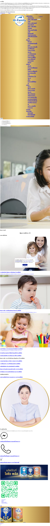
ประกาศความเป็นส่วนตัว (28, 261)
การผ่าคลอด (31, 60)
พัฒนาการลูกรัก (31, 88)
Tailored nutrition (32, 35)
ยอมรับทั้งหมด (25, 264)
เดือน (29, 80)
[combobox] (5, 125)
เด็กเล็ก (28, 64)
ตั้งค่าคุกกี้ (25, 266)
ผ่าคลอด (28, 109)
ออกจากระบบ (39, 19)
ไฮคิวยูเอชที (30, 33)
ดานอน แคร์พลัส (30, 116)
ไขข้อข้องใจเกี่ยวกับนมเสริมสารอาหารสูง (32, 102)
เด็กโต (27, 85)
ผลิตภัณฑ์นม (29, 16)
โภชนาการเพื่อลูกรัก (32, 71)
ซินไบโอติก (29, 111)
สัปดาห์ (29, 62)
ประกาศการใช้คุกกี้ (18, 261)
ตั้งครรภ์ (28, 40)
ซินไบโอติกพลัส (31, 114)
